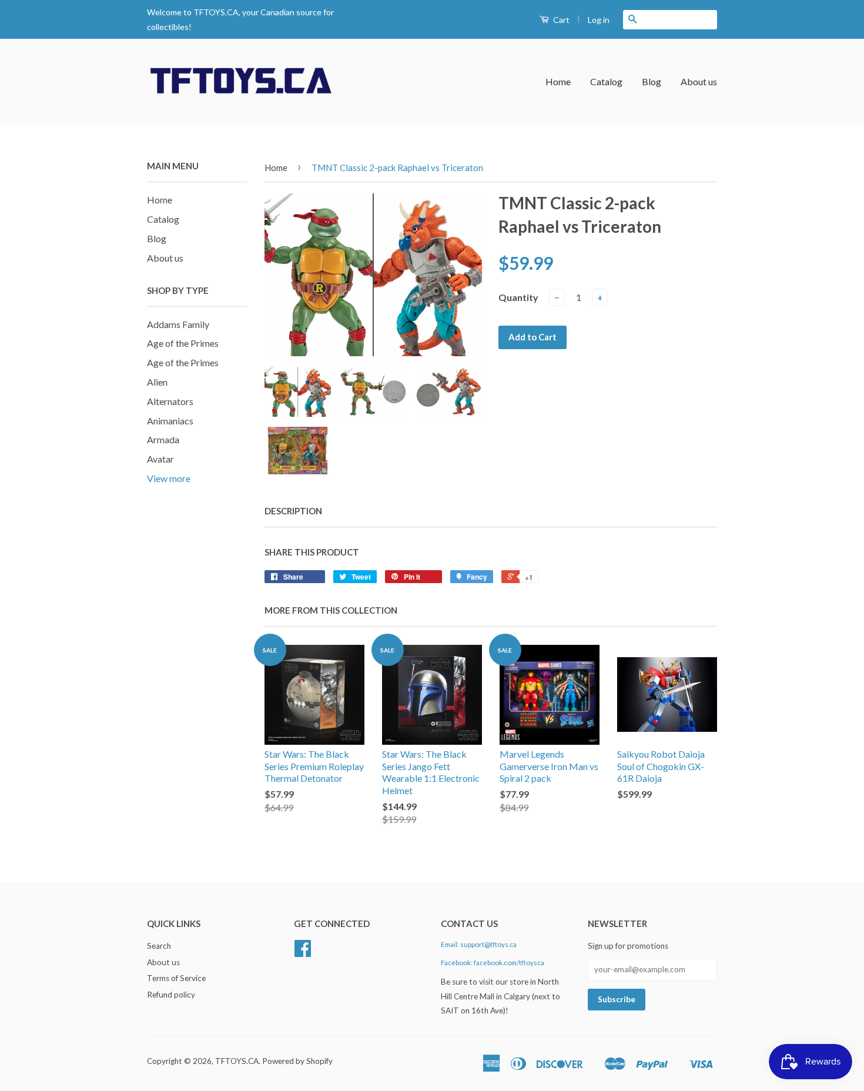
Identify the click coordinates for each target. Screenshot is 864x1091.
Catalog (606, 81)
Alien (157, 381)
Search (159, 946)
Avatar (160, 458)
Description (293, 511)
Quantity (518, 297)
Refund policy (171, 994)
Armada (163, 439)
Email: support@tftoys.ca (479, 944)
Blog (651, 81)
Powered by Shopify (297, 1061)
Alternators (170, 401)
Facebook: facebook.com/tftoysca (492, 962)
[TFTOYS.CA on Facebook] (303, 952)
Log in (599, 20)
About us (699, 81)
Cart (560, 20)
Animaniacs (170, 420)
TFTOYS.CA (237, 1061)
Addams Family (178, 324)
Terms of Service (176, 978)
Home (558, 81)
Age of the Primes (183, 343)
